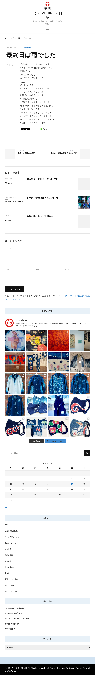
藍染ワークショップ (12, 591)
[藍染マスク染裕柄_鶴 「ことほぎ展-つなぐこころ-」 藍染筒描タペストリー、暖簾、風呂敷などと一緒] (80, 427)
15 (72, 484)
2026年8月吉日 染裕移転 (14, 608)
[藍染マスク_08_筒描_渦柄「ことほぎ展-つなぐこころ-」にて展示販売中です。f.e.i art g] (80, 405)
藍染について (9, 585)
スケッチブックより (12, 537)
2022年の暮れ (10, 629)
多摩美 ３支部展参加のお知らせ (42, 197)
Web (7, 525)
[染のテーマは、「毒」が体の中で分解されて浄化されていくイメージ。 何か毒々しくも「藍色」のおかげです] (15, 405)
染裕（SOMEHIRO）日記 (47, 13)
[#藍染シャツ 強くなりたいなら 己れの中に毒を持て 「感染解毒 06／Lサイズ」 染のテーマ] (15, 383)
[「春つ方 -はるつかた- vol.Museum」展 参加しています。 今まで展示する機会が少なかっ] (15, 362)
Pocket (45, 129)
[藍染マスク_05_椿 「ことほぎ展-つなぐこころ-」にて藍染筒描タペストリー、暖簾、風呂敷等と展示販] (58, 427)
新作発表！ (9, 561)
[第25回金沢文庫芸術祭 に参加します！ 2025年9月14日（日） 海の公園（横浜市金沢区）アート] (36, 340)
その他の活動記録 (11, 531)
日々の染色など (18, 201)
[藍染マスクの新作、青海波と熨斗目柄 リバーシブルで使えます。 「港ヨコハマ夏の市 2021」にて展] (36, 405)
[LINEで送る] (41, 129)
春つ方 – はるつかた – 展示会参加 (18, 618)
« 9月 (7, 507)
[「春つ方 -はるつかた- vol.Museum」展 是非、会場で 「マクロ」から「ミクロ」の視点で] (58, 340)
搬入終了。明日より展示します (42, 179)
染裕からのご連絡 (11, 579)
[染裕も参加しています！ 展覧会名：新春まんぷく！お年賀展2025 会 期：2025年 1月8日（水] (36, 362)
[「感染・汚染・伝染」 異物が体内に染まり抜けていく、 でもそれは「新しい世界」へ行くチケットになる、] (80, 362)
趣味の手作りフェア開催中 (40, 216)
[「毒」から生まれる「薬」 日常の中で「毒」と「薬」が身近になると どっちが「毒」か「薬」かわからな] (80, 383)
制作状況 (8, 549)
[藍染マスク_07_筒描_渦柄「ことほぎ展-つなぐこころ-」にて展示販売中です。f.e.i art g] (15, 427)
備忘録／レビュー (11, 543)
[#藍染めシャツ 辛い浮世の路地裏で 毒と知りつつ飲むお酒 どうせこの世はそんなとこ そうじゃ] (36, 383)
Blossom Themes (75, 668)
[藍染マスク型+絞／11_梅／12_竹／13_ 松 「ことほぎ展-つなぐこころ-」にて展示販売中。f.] (36, 427)
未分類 (7, 573)
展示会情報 (27, 47)
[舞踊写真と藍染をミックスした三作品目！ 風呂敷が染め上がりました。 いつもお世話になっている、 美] (15, 340)
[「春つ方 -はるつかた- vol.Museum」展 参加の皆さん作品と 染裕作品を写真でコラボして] (80, 340)
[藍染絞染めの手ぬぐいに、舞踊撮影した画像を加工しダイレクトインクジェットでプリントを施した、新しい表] (58, 362)
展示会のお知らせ (12, 624)
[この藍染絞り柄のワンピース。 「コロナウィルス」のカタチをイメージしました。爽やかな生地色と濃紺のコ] (58, 405)
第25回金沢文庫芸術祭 (13, 613)
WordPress (11, 671)
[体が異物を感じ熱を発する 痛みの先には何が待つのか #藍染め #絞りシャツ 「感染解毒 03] (58, 383)
